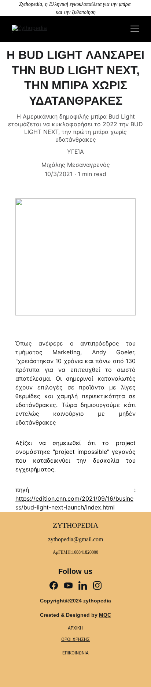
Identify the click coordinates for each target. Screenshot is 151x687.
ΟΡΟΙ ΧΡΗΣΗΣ (75, 639)
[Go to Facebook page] (53, 585)
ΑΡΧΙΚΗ (75, 628)
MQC (105, 615)
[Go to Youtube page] (68, 585)
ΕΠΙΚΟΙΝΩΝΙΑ (75, 653)
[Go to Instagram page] (97, 585)
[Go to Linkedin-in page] (82, 585)
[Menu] (134, 29)
